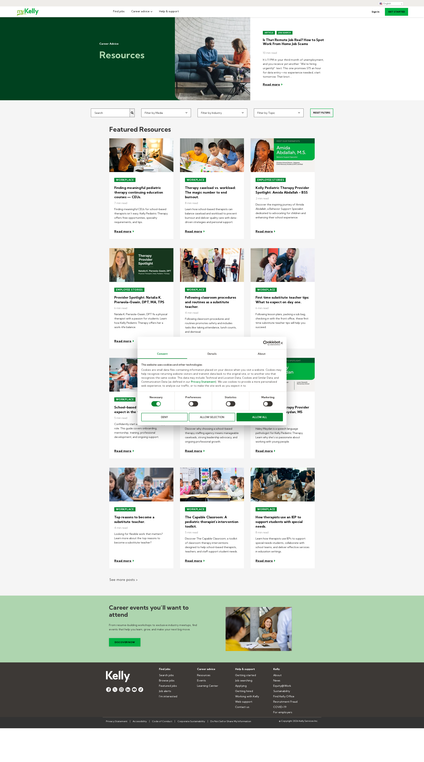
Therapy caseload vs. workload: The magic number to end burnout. (210, 192)
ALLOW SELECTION (212, 417)
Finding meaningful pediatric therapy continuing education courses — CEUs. (138, 192)
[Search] (132, 113)
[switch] (193, 403)
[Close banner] (282, 343)
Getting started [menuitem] (245, 675)
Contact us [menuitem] (242, 707)
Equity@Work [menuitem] (282, 685)
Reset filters (321, 112)
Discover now (125, 642)
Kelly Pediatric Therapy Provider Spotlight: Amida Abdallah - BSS (282, 190)
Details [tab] (212, 353)
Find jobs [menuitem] (119, 11)
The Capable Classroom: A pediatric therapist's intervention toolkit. (211, 521)
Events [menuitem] (201, 680)
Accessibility (140, 721)
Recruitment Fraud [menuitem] (285, 701)
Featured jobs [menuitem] (168, 685)
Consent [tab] (162, 353)
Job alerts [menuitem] (165, 691)
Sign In (375, 11)
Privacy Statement (203, 381)
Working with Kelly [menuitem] (247, 696)
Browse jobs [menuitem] (166, 680)
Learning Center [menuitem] (207, 685)
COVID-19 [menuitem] (279, 707)
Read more (271, 84)
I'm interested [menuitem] (168, 696)
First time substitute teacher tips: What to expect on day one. (282, 299)
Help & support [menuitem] (169, 11)
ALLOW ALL (259, 417)
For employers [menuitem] (282, 712)
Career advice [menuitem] (140, 11)
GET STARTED (396, 11)
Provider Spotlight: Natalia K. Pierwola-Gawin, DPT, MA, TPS (139, 299)
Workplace (125, 179)
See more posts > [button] (123, 580)
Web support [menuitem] (243, 701)
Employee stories (270, 179)
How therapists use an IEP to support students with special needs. (279, 521)
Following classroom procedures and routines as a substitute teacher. (210, 302)
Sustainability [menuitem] (281, 691)
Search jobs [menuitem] (166, 675)
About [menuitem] (277, 675)
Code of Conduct (162, 721)
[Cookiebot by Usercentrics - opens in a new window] (265, 342)
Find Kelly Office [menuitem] (283, 696)
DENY (164, 417)
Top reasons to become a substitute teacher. (134, 519)
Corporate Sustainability (191, 721)
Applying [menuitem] (241, 685)
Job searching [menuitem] (243, 680)
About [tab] (262, 353)
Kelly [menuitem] (276, 669)
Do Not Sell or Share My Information (230, 721)
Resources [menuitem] (204, 675)
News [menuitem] (276, 680)
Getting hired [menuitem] (244, 691)
